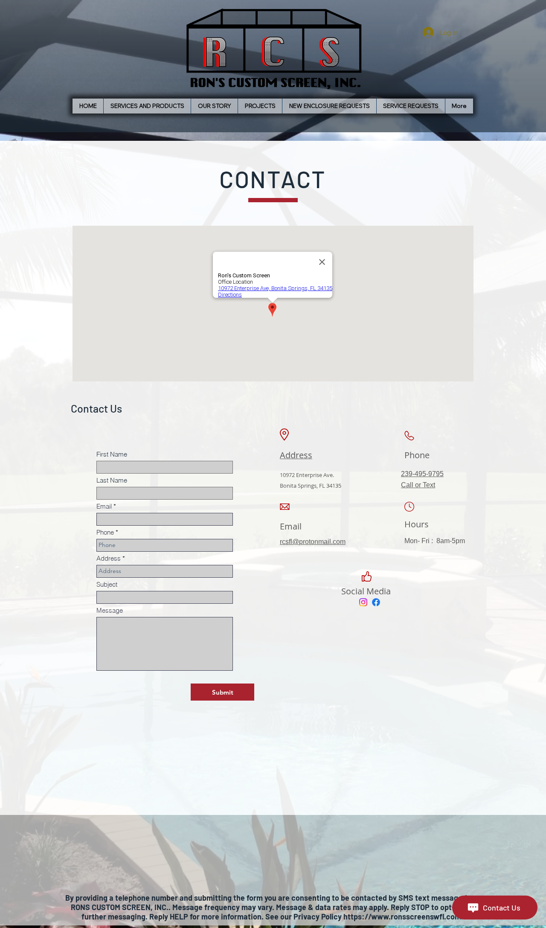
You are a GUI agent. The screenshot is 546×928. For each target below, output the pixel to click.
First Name (111, 454)
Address (108, 558)
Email (104, 506)
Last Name (111, 480)
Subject (106, 584)
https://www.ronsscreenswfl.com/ (404, 916)
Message (109, 610)
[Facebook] (376, 602)
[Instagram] (363, 602)
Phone (105, 532)
